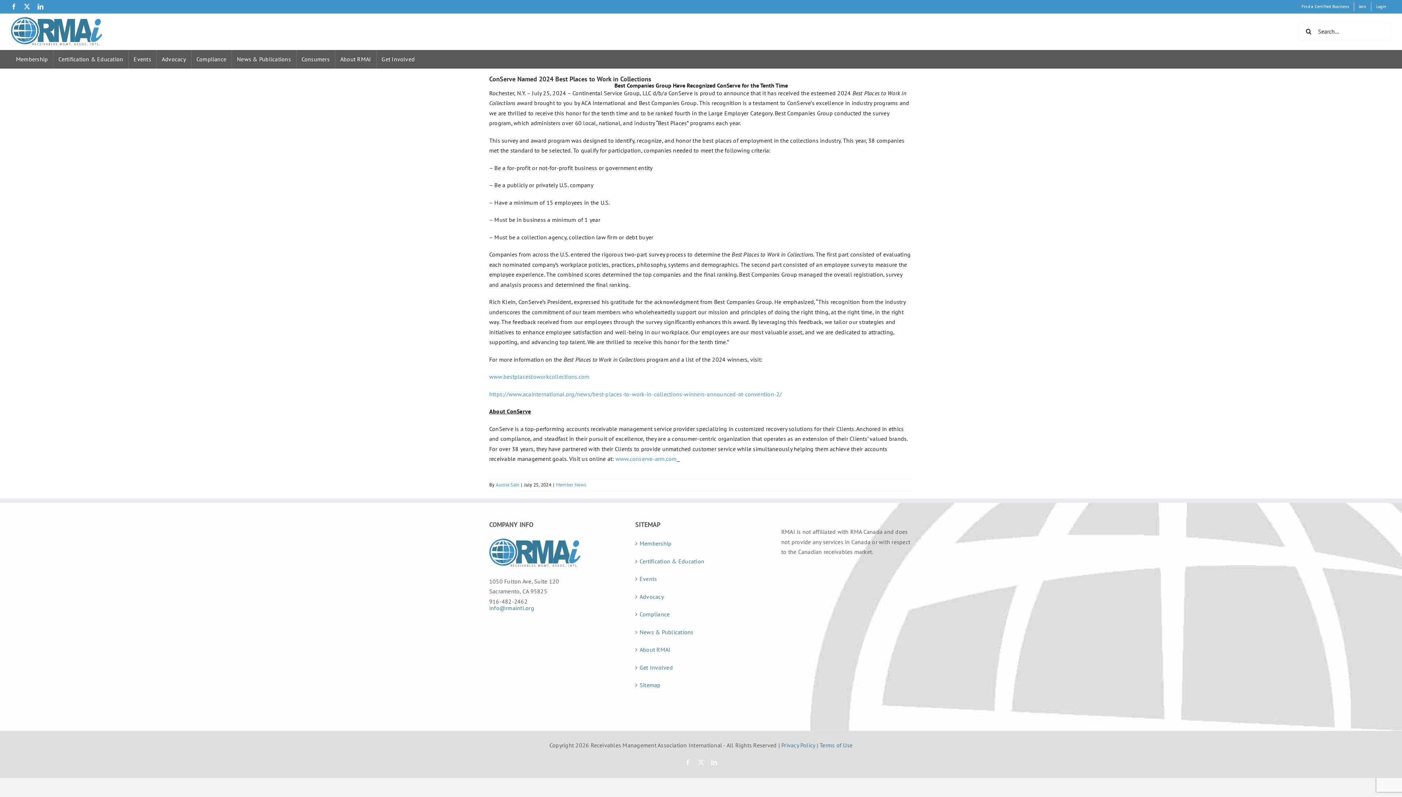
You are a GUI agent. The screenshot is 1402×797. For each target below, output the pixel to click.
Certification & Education (90, 59)
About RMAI (355, 59)
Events (142, 59)
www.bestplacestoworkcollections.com (539, 376)
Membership (32, 59)
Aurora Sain (508, 485)
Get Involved (398, 59)
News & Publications (264, 59)
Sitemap (650, 685)
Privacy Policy (798, 745)
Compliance (211, 59)
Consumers (316, 59)
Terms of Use (836, 745)
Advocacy (174, 59)
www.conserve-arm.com (646, 458)
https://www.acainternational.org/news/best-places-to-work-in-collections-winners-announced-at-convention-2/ (635, 394)
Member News (571, 485)
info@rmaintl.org (511, 608)
